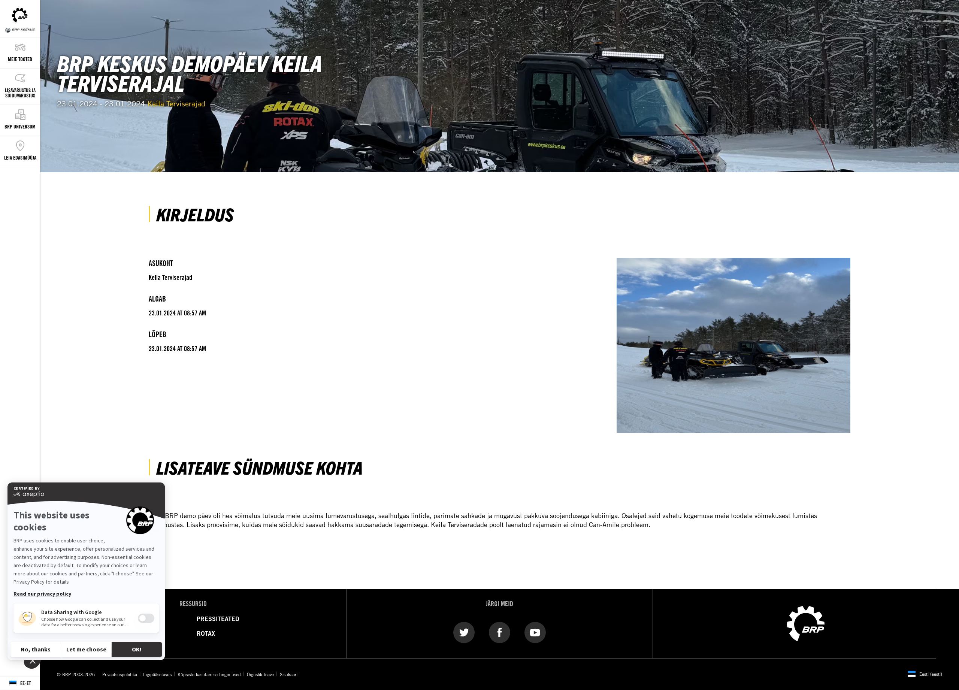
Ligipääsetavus (157, 674)
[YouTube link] (535, 632)
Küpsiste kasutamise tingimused (209, 674)
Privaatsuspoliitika (119, 674)
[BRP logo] (806, 623)
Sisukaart (289, 674)
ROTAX (206, 633)
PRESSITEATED (218, 619)
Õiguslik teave (260, 674)
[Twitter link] (464, 632)
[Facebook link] (499, 632)
